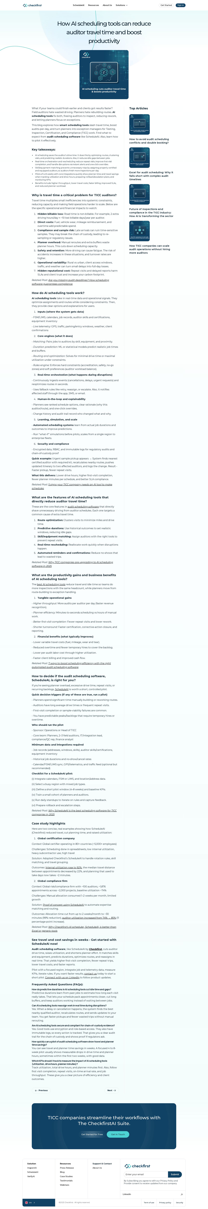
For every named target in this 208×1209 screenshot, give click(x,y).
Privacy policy (165, 1203)
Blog (62, 1172)
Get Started (166, 5)
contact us (90, 973)
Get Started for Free (92, 1134)
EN (30, 1203)
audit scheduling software (83, 506)
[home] (32, 5)
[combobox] (39, 1202)
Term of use (149, 1203)
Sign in (180, 5)
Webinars (64, 1185)
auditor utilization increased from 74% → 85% (89, 917)
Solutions (120, 5)
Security (179, 1203)
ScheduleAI (78, 5)
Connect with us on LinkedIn (62, 977)
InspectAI (32, 1168)
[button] (122, 5)
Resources (93, 5)
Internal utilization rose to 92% (64, 867)
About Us (107, 5)
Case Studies (66, 1176)
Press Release (67, 1168)
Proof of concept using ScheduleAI (63, 904)
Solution (31, 1164)
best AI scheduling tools (51, 584)
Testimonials (66, 1181)
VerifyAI (31, 1176)
